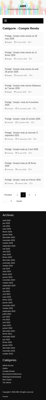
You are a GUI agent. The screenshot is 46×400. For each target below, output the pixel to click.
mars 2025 (7, 254)
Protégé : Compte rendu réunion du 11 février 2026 (21, 54)
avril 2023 (6, 294)
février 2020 (7, 342)
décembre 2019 (9, 348)
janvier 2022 (7, 328)
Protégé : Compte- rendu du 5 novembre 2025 (21, 103)
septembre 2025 (9, 246)
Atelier (5, 368)
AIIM (23, 6)
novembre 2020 (9, 337)
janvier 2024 (7, 277)
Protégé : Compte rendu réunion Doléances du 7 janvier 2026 (23, 87)
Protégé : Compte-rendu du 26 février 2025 (20, 164)
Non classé (7, 380)
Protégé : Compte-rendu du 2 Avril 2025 (21, 149)
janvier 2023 (7, 303)
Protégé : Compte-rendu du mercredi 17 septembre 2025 (21, 134)
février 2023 (7, 300)
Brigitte (9, 42)
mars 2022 (7, 325)
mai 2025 (6, 249)
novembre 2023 (9, 280)
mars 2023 (7, 297)
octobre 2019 (8, 354)
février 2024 (7, 274)
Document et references (12, 374)
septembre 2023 (9, 286)
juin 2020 (6, 339)
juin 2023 (6, 288)
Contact (5, 396)
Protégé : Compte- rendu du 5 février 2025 (23, 179)
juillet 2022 (7, 314)
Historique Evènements (12, 377)
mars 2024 (7, 271)
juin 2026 (6, 223)
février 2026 (7, 232)
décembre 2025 (9, 237)
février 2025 (7, 257)
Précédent (8, 195)
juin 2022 (6, 317)
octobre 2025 (8, 243)
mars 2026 (7, 229)
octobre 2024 (8, 266)
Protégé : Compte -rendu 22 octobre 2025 (22, 118)
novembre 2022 (9, 305)
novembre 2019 (9, 351)
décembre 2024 (9, 260)
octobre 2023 (8, 283)
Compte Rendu (9, 371)
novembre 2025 (9, 240)
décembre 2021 (9, 331)
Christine (10, 108)
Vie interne (7, 382)
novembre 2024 (9, 263)
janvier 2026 (7, 235)
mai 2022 (6, 320)
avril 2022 (6, 322)
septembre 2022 (9, 311)
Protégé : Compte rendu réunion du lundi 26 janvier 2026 (22, 70)
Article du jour (8, 365)
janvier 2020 (7, 345)
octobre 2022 (8, 308)
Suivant (19, 201)
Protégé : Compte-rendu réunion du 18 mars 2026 (21, 37)
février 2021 (7, 334)
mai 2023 (6, 291)
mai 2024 (6, 269)
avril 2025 (6, 252)
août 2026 (6, 220)
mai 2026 (6, 226)
